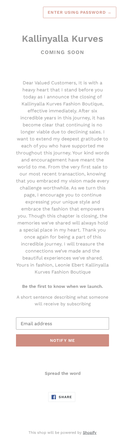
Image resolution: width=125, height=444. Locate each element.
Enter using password (80, 12)
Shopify (90, 432)
